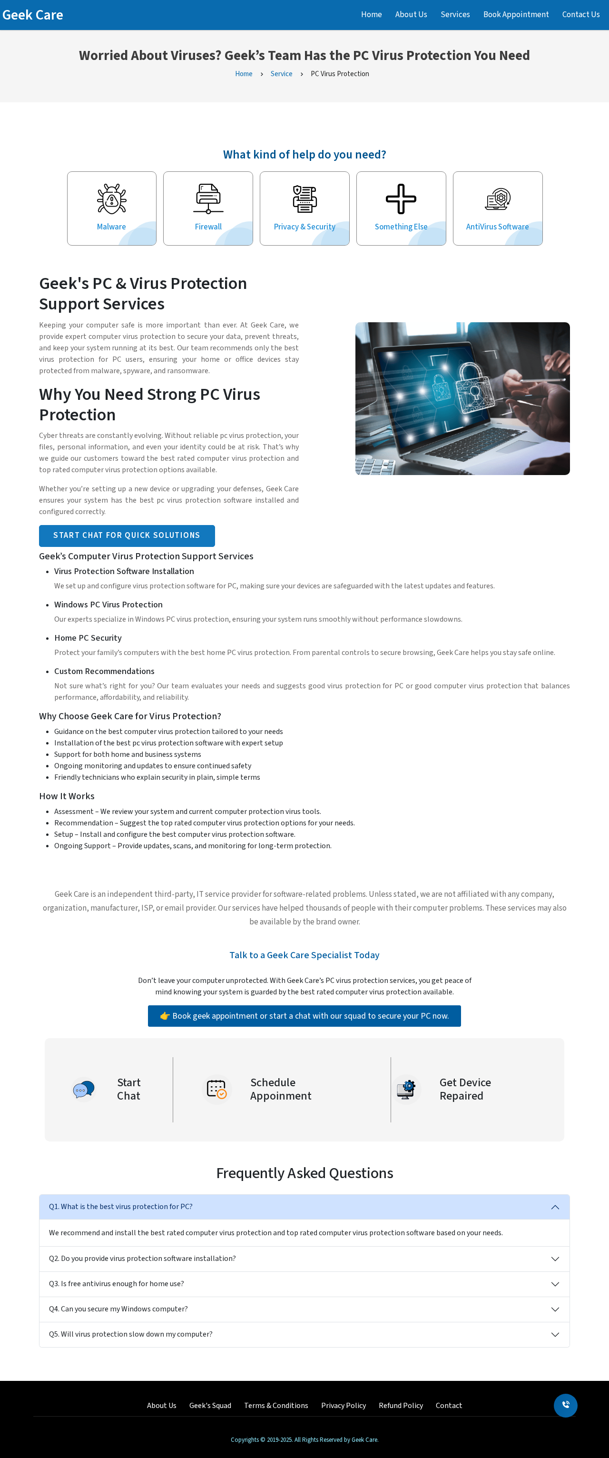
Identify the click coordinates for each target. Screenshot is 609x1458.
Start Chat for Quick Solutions (127, 535)
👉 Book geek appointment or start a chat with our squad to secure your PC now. (304, 1016)
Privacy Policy (343, 1405)
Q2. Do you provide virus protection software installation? (142, 1258)
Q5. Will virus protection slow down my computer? (131, 1334)
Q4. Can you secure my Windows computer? (118, 1309)
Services (455, 14)
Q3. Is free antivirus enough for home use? (116, 1284)
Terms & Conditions (276, 1405)
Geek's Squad (210, 1405)
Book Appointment (516, 14)
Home (371, 14)
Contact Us (581, 14)
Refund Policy (401, 1405)
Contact (449, 1405)
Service (282, 74)
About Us (411, 14)
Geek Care (32, 15)
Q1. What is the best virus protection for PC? (121, 1206)
